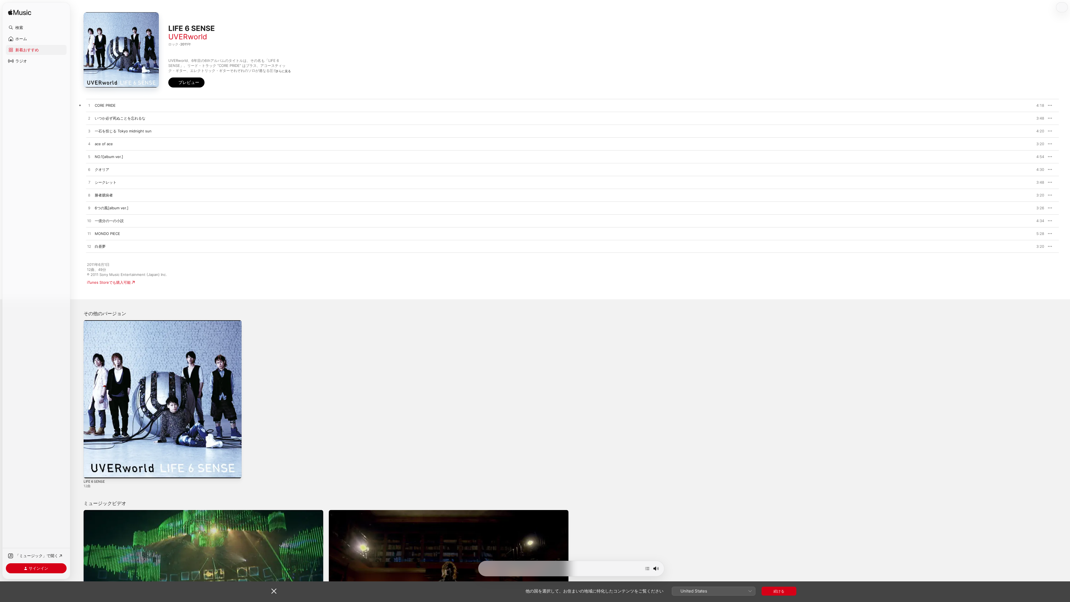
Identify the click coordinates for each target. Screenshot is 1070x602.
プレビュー (1037, 105)
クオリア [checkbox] (102, 169)
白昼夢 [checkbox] (100, 246)
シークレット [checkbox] (105, 182)
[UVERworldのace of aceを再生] (89, 144)
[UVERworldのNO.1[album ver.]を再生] (89, 156)
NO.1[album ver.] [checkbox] (109, 156)
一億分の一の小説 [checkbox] (109, 221)
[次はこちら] (647, 568)
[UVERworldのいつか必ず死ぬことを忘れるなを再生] (89, 118)
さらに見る (283, 71)
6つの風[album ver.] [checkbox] (111, 208)
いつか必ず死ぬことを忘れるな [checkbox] (120, 118)
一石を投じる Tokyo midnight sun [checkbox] (123, 131)
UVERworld (187, 36)
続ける (779, 591)
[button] (36, 27)
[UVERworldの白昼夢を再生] (89, 246)
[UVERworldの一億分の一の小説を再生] (89, 221)
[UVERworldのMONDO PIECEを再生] (89, 233)
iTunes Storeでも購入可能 (109, 282)
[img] (19, 12)
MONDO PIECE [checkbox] (107, 233)
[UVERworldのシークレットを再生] (89, 182)
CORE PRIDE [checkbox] (105, 105)
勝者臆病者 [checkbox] (104, 195)
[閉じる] (273, 591)
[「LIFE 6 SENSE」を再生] (90, 471)
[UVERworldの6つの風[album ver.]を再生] (89, 208)
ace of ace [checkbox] (104, 144)
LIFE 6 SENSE (95, 322)
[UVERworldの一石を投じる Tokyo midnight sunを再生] (89, 131)
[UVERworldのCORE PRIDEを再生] (89, 105)
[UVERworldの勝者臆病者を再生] (89, 195)
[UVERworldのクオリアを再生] (89, 169)
